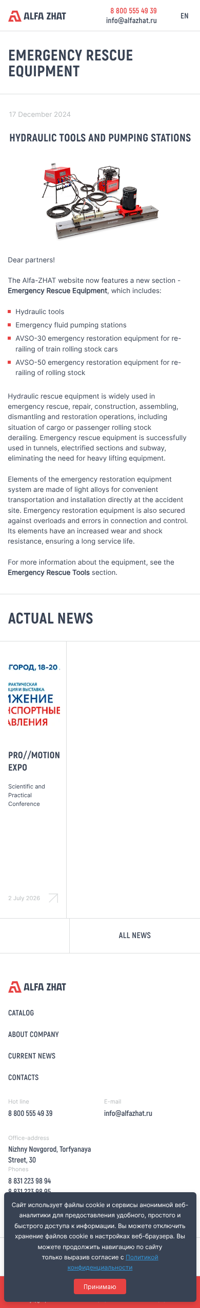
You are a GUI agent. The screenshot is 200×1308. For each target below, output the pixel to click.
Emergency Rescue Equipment (57, 291)
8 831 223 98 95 (29, 1191)
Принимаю (100, 1287)
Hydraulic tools (39, 312)
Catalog (21, 1012)
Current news (31, 1055)
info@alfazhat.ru (131, 20)
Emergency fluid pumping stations (70, 325)
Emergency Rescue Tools (49, 573)
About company (33, 1034)
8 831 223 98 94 (29, 1180)
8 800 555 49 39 (133, 10)
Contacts (23, 1077)
